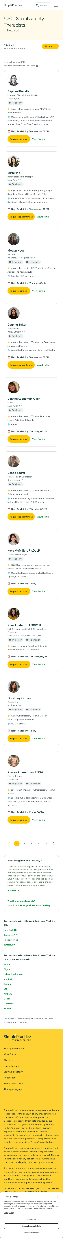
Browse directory (13, 1071)
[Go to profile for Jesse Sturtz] (31, 461)
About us (8, 1060)
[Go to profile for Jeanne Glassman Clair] (31, 387)
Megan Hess (16, 250)
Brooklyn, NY (10, 935)
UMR (6, 989)
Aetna (7, 964)
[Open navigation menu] (55, 5)
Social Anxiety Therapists (28, 1018)
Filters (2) (50, 46)
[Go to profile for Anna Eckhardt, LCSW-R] (31, 614)
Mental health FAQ (13, 1083)
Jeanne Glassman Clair (23, 398)
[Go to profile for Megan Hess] (31, 239)
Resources (10, 1077)
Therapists (9, 1018)
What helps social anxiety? (21, 901)
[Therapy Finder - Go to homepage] (30, 1038)
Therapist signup (13, 1089)
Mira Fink (13, 173)
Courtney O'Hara (19, 698)
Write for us (10, 1054)
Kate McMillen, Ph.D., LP (23, 550)
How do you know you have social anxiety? (29, 905)
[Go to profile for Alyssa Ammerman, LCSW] (31, 761)
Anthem (8, 993)
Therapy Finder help (14, 1048)
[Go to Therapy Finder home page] (13, 5)
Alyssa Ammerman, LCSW (25, 772)
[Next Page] (53, 843)
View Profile (38, 139)
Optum (7, 984)
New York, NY (10, 930)
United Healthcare (13, 974)
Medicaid (8, 979)
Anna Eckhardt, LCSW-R (24, 625)
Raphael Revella (18, 91)
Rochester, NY (11, 939)
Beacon (7, 1008)
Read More (13, 890)
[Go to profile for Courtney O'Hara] (31, 687)
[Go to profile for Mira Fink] (31, 161)
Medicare (9, 1003)
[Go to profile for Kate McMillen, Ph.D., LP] (31, 539)
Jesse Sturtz (16, 473)
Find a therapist (12, 1066)
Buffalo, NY (9, 944)
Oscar (7, 998)
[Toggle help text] (37, 65)
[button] (31, 108)
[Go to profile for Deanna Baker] (31, 313)
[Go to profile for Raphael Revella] (31, 80)
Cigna (7, 969)
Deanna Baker (17, 324)
